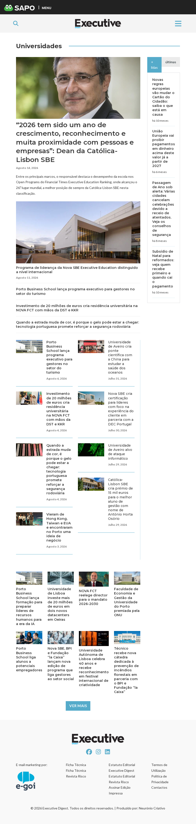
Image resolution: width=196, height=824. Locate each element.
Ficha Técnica (76, 765)
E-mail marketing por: (31, 765)
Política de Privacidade (160, 779)
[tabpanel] (163, 188)
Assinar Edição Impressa (120, 790)
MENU (46, 8)
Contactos (159, 787)
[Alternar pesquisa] (15, 23)
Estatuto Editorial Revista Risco (122, 779)
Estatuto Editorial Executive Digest (122, 767)
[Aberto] (178, 23)
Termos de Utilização (159, 767)
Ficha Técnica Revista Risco (76, 773)
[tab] (154, 65)
